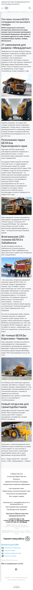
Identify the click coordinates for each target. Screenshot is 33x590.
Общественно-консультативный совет (16, 491)
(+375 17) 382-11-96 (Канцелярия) (16, 520)
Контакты (16, 479)
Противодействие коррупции (16, 507)
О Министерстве (16, 474)
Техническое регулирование (16, 494)
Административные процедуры (16, 482)
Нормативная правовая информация (16, 484)
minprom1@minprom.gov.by (9, 560)
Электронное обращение (12, 547)
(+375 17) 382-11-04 (16, 519)
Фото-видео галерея (16, 496)
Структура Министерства (16, 476)
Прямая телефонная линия (12, 553)
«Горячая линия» (9, 550)
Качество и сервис (10, 556)
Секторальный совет (16, 488)
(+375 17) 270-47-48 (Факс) (16, 522)
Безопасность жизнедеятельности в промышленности (16, 503)
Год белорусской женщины (16, 509)
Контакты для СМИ (10, 545)
